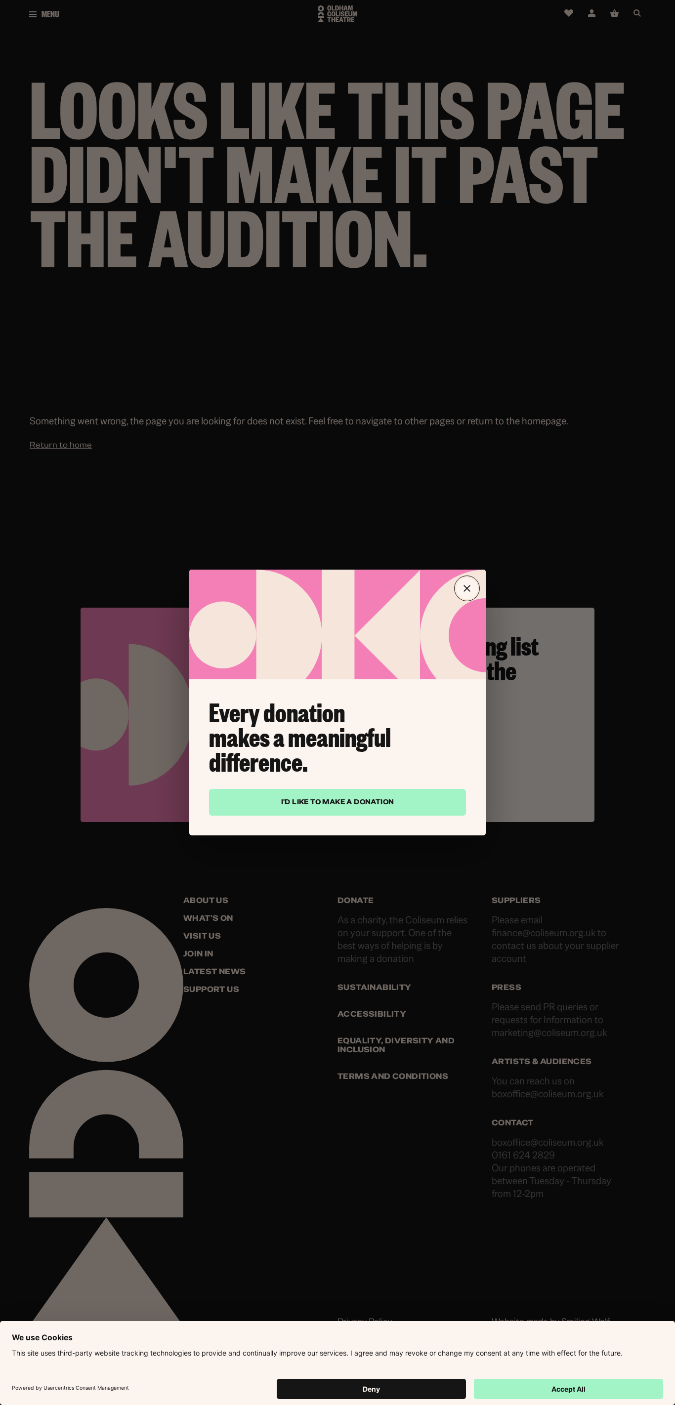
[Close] (467, 588)
